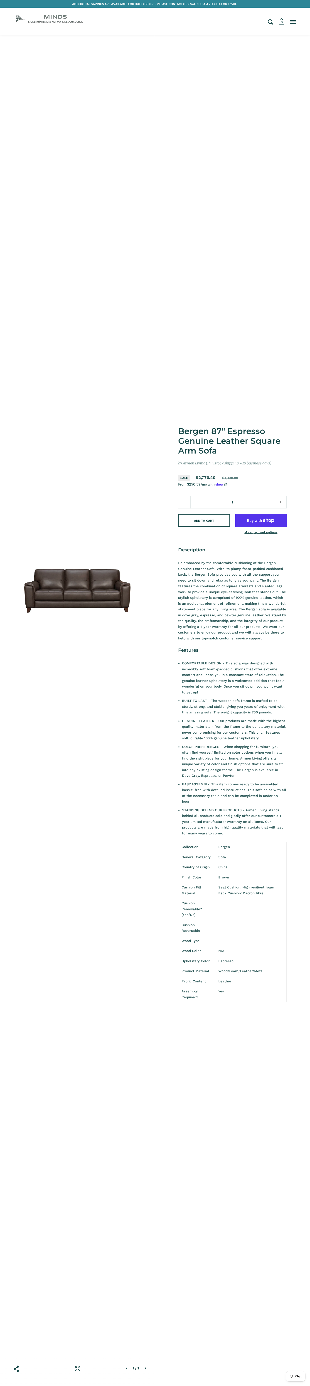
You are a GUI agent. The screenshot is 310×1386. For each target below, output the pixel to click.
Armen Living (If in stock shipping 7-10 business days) (227, 463)
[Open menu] (293, 21)
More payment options (260, 532)
